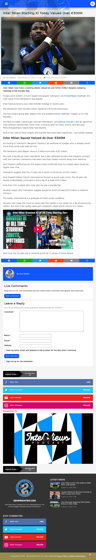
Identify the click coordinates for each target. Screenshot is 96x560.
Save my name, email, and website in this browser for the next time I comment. (41, 350)
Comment (9, 312)
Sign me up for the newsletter (19, 361)
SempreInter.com (24, 501)
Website (7, 345)
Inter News (30, 373)
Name (7, 335)
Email (7, 341)
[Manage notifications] (90, 555)
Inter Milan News (30, 468)
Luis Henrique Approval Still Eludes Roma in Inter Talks (75, 503)
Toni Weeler (11, 78)
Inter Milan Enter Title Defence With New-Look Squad (76, 484)
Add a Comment (12, 296)
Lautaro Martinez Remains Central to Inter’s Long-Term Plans (76, 493)
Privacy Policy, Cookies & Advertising (71, 556)
